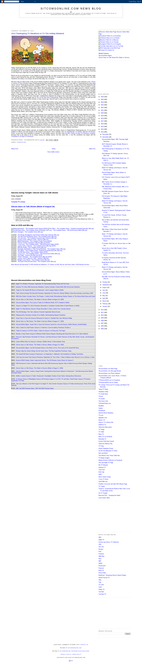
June (104, 293)
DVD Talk (101, 472)
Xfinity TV (102, 589)
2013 (102, 132)
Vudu (100, 587)
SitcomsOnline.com (74, 647)
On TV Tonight (103, 493)
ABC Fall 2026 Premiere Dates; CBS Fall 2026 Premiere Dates (35, 388)
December (105, 134)
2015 (102, 126)
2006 (102, 326)
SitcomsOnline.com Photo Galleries (109, 373)
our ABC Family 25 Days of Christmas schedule (80, 133)
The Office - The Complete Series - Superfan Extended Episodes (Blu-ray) (40, 250)
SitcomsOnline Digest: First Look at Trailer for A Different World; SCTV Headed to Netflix (42, 302)
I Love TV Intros (103, 479)
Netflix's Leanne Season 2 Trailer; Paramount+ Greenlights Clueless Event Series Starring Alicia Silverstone (48, 376)
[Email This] (49, 140)
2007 (102, 323)
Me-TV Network (103, 465)
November (105, 137)
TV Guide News (103, 394)
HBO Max (101, 556)
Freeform (101, 554)
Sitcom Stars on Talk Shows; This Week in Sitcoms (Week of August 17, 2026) (40, 321)
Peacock (101, 568)
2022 (102, 107)
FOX (100, 551)
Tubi (100, 582)
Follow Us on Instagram (114, 44)
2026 (102, 97)
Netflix (100, 563)
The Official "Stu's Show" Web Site (109, 455)
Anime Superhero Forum (106, 448)
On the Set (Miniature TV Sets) (108, 451)
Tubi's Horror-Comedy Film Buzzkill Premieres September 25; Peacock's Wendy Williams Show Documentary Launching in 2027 (54, 293)
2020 (102, 113)
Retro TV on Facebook (105, 436)
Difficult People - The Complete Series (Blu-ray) (32, 247)
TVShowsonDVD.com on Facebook (109, 380)
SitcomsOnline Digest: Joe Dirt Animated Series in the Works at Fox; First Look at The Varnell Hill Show (47, 348)
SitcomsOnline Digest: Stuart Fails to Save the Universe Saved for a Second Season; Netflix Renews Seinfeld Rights (51, 324)
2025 (102, 99)
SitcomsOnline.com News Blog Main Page (74, 651)
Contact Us (110, 50)
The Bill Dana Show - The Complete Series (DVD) (33, 252)
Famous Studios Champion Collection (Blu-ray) (32, 242)
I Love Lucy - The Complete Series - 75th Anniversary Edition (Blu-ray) (39, 253)
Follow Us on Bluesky (112, 40)
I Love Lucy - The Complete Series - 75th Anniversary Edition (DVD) (38, 244)
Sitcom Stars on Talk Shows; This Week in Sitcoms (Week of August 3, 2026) (39, 368)
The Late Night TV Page (106, 462)
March (104, 301)
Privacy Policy (66, 654)
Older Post (92, 149)
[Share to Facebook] (55, 140)
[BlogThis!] (51, 140)
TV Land (101, 584)
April (104, 298)
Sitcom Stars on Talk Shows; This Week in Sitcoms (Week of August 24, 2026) (40, 299)
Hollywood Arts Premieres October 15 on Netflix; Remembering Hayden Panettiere (40, 315)
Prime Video (102, 573)
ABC (100, 537)
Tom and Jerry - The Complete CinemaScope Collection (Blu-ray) (37, 238)
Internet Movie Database (106, 413)
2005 (102, 328)
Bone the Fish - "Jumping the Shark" (110, 495)
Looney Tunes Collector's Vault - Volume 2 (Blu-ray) (33, 239)
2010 (102, 315)
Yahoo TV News (103, 389)
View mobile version (53, 152)
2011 (102, 312)
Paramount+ (102, 565)
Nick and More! (103, 453)
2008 (102, 320)
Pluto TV (101, 570)
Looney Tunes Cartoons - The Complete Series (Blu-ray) (34, 246)
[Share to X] (53, 140)
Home (53, 149)
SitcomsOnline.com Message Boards (110, 371)
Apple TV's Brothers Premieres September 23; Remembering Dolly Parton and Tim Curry (42, 284)
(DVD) (48, 242)
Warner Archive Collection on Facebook (110, 460)
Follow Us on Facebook (114, 36)
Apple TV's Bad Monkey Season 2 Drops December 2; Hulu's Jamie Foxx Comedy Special (43, 309)
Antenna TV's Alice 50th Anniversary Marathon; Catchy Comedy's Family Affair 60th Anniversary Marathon (48, 287)
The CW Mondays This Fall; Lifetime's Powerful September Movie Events (38, 312)
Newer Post (14, 149)
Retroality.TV (102, 439)
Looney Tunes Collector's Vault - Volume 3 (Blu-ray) (33, 258)
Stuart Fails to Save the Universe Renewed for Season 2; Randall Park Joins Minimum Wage (44, 318)
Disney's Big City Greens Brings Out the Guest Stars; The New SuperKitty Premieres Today (43, 351)
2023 (102, 105)
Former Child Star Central (106, 441)
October (105, 282)
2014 (102, 129)
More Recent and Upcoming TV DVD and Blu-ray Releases (29, 264)
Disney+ (101, 549)
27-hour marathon (22, 83)
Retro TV (101, 434)
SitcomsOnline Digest (105, 55)
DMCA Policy (77, 654)
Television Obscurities (105, 427)
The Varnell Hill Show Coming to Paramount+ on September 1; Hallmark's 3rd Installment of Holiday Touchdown (49, 354)
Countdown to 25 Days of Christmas (22, 136)
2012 (102, 310)
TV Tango (101, 429)
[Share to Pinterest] (57, 140)
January (105, 306)
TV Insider (102, 398)
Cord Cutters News (104, 498)
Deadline (101, 406)
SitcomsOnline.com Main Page (108, 368)
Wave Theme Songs (105, 477)
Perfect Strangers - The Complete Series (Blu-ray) (33, 257)
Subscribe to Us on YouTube (114, 46)
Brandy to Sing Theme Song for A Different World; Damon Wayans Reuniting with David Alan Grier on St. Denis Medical (52, 334)
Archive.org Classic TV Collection (109, 542)
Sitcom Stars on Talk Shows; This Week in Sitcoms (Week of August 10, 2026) (40, 344)
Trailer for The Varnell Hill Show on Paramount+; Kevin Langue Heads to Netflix (40, 290)
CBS (100, 544)
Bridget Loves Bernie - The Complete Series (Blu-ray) (34, 260)
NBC (100, 561)
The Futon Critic (103, 401)
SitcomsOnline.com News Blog (71, 8)
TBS (100, 580)
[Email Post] (46, 139)
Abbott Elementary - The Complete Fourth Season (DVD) (34, 241)
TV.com (101, 415)
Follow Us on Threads (112, 42)
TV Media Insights (104, 458)
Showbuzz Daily (103, 391)
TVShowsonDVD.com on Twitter (108, 382)
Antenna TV (102, 467)
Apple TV (101, 539)
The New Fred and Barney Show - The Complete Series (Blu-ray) (37, 236)
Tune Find (102, 469)
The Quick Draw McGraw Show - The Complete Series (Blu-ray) (37, 261)
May (103, 295)
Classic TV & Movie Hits (106, 422)
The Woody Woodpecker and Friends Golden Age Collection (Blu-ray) (38, 235)
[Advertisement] (71, 23)
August (104, 287)
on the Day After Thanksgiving (47, 97)
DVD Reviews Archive (82, 264)
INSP (100, 474)
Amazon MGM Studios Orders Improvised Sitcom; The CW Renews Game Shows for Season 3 (44, 360)
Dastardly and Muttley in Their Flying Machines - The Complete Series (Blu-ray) (41, 249)
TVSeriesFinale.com (105, 403)
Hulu (100, 558)
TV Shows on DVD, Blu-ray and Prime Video (61, 264)
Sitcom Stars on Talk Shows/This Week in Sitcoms (114, 57)
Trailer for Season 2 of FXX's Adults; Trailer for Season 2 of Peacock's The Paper (40, 330)
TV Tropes (102, 486)
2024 (102, 102)
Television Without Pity (105, 443)
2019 (102, 115)
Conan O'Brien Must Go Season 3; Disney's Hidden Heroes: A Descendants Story (40, 341)
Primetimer (102, 410)
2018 (102, 118)
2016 (102, 124)
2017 (102, 121)
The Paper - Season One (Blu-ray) (28, 255)
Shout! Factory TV (104, 577)
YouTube (101, 592)
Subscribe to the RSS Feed (111, 48)
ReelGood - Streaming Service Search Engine (112, 575)
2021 (102, 110)
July (103, 290)
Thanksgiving (21, 142)
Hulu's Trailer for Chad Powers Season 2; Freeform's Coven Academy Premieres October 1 (43, 327)
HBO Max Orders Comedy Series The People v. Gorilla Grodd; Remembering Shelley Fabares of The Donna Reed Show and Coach (55, 296)
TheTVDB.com (103, 481)
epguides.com (103, 417)
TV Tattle (101, 432)
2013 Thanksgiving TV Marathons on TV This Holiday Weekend (37, 33)
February (105, 303)
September (105, 285)
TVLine (101, 396)
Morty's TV (102, 420)
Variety (101, 408)
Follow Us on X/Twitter (112, 38)
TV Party (101, 446)
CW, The (101, 547)
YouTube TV (102, 594)
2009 (102, 318)
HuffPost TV (102, 424)
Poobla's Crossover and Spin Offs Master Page (113, 484)
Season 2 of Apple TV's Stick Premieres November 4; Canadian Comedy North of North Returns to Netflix (48, 305)
